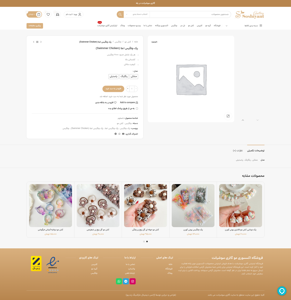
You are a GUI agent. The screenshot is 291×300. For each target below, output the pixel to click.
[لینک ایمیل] (123, 134)
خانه (136, 42)
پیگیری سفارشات (35, 25)
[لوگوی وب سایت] (249, 14)
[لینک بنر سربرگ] (145, 3)
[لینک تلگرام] (116, 134)
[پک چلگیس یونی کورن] (193, 205)
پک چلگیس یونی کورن (193, 229)
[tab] (255, 149)
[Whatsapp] (119, 281)
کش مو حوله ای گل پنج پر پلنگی (145, 229)
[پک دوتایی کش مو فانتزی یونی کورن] (240, 205)
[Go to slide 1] (147, 241)
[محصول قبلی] (41, 42)
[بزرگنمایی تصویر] (228, 116)
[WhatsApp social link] (119, 134)
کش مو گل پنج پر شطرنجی (98, 229)
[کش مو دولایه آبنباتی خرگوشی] (50, 205)
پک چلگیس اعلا (111, 128)
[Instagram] (133, 281)
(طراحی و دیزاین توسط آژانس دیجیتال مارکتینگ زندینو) (151, 295)
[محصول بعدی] (33, 42)
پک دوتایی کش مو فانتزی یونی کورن (240, 229)
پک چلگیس (125, 128)
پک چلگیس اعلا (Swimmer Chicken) (87, 128)
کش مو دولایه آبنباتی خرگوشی (50, 229)
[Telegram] (126, 281)
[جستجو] (120, 14)
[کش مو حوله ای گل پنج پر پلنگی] (145, 205)
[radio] (134, 76)
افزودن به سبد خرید (113, 88)
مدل (136, 71)
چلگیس (118, 42)
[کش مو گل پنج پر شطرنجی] (98, 205)
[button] (258, 120)
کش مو (128, 42)
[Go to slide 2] (144, 241)
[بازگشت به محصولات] (37, 42)
